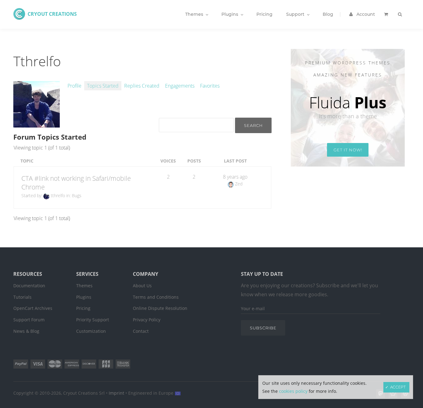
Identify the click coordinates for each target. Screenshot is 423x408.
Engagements (179, 85)
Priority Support (92, 320)
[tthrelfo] (36, 124)
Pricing (83, 308)
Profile (74, 85)
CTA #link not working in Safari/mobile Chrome (76, 182)
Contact (141, 331)
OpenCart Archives (32, 308)
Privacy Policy (146, 320)
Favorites (210, 85)
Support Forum (29, 320)
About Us (142, 286)
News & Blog (26, 331)
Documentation (29, 286)
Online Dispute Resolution (160, 308)
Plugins (83, 297)
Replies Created (141, 85)
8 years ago (235, 176)
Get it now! (348, 149)
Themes (84, 286)
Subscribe (263, 327)
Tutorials (22, 297)
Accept (398, 387)
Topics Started (103, 85)
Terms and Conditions (156, 297)
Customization (91, 331)
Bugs (76, 195)
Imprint (116, 393)
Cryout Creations (52, 14)
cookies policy (293, 391)
